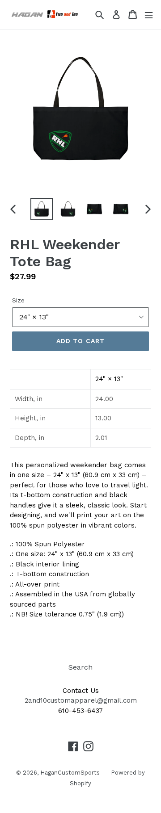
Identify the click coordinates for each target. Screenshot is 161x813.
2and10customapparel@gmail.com (81, 700)
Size (18, 300)
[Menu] (149, 14)
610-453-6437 (80, 711)
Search (80, 667)
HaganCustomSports (70, 772)
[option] (41, 209)
